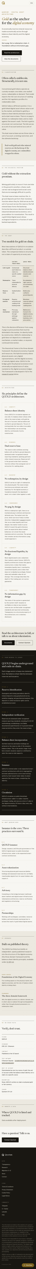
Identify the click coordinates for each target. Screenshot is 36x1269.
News (3, 1173)
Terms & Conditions (7, 1186)
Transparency (6, 1164)
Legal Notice (6, 1196)
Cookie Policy (6, 1193)
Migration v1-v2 (6, 1170)
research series (7, 374)
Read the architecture (11, 52)
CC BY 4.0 (10, 962)
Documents (8, 642)
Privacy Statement (7, 1189)
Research (5, 1167)
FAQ (3, 1215)
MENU (31, 3)
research (23, 520)
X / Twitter (5, 1209)
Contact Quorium (24, 642)
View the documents (11, 59)
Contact (4, 1176)
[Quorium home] (3, 2)
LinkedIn (4, 1212)
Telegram (5, 1205)
